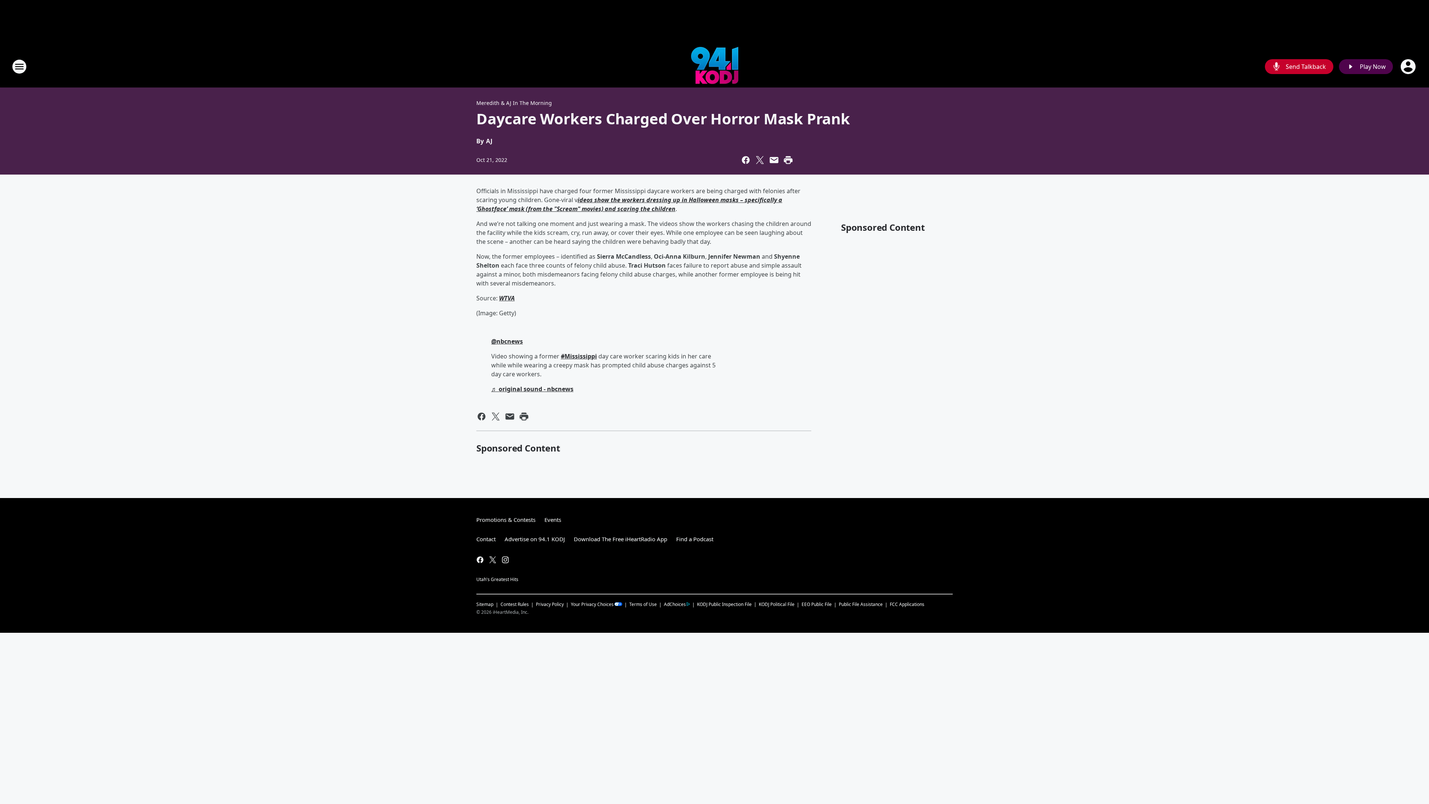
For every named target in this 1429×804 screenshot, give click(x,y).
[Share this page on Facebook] (746, 160)
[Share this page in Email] (774, 160)
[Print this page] (788, 160)
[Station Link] (714, 66)
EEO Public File (817, 604)
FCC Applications (907, 604)
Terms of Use (643, 604)
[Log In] (1409, 66)
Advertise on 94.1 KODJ (535, 539)
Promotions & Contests (506, 519)
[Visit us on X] (492, 559)
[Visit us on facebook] (480, 559)
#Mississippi (579, 356)
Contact (486, 539)
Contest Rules (515, 604)
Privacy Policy (550, 604)
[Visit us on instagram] (505, 559)
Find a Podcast (694, 539)
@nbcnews (507, 341)
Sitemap (484, 604)
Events (552, 519)
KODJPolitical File (777, 604)
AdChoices (675, 604)
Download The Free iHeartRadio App (620, 539)
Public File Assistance (861, 604)
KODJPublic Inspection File (724, 604)
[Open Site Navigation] (19, 66)
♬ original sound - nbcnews (532, 389)
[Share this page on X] (760, 160)
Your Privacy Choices (592, 604)
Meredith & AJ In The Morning (514, 102)
